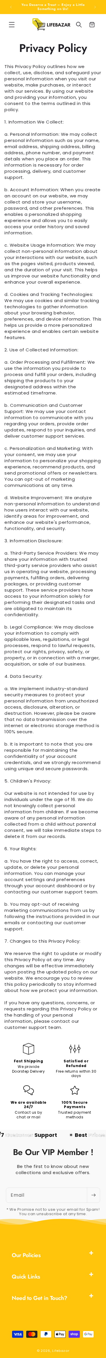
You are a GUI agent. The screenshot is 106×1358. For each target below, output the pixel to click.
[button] (11, 24)
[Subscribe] (93, 1195)
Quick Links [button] (26, 1277)
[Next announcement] (95, 7)
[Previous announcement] (11, 7)
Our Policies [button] (26, 1255)
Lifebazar (60, 1350)
